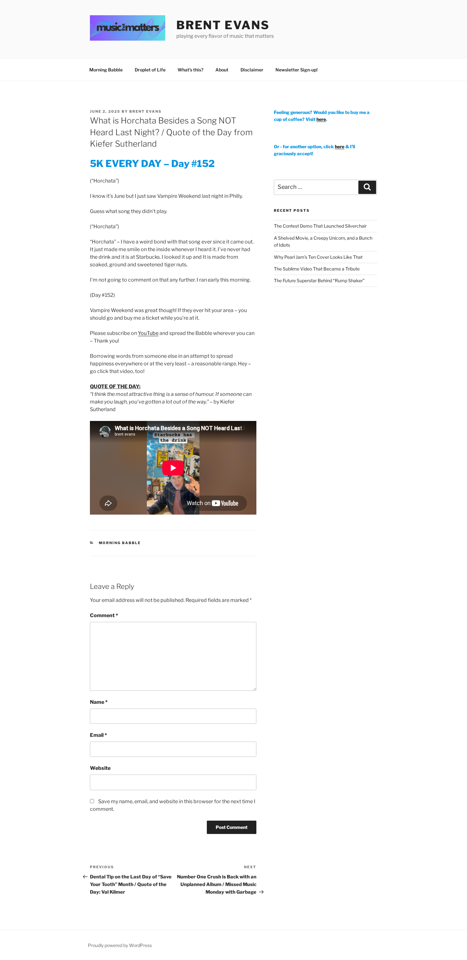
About (221, 69)
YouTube (148, 333)
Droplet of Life (150, 69)
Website (100, 768)
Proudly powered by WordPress (120, 945)
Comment (104, 615)
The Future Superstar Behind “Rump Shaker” (319, 280)
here (321, 119)
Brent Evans (145, 111)
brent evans (223, 25)
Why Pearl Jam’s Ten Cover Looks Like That (318, 257)
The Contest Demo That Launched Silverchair (320, 226)
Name (99, 702)
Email (98, 735)
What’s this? (190, 69)
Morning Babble (106, 69)
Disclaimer (251, 69)
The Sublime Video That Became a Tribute (317, 268)
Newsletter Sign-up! (296, 69)
